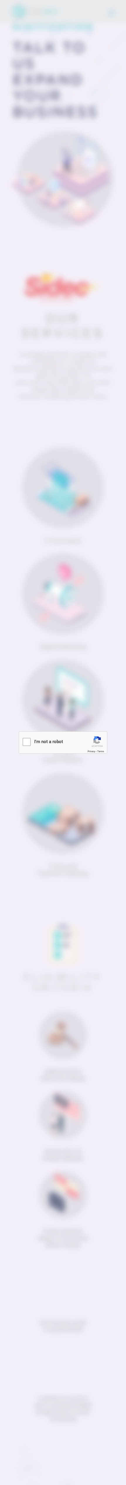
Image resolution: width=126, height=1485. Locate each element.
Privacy (91, 751)
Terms (100, 751)
